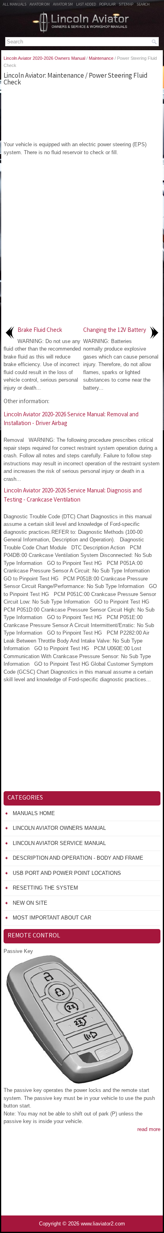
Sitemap (126, 5)
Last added (86, 5)
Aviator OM (39, 5)
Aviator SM (63, 5)
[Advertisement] (82, 113)
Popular (107, 5)
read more (148, 1129)
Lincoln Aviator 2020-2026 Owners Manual (44, 58)
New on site (30, 903)
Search (143, 5)
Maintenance (101, 58)
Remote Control (34, 936)
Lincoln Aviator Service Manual (59, 843)
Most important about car (52, 918)
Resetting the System (45, 888)
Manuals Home (34, 813)
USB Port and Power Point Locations (67, 873)
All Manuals (14, 5)
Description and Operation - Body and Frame (78, 858)
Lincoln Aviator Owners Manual (59, 828)
